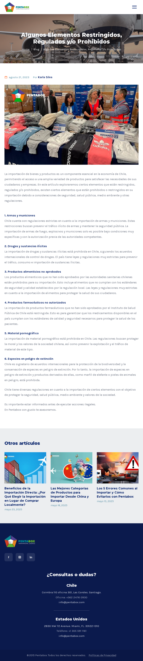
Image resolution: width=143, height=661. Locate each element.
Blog (36, 49)
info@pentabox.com (72, 602)
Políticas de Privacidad (102, 655)
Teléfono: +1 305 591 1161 (72, 631)
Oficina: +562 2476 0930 (71, 597)
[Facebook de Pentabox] (8, 557)
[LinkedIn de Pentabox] (31, 557)
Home (26, 49)
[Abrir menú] (134, 7)
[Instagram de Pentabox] (20, 557)
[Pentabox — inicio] (16, 7)
